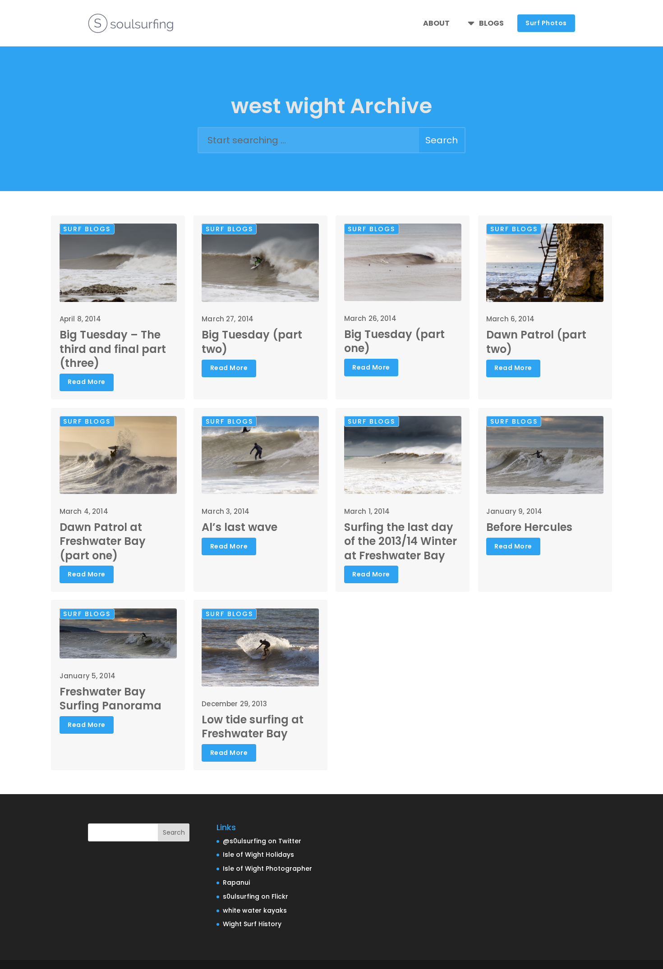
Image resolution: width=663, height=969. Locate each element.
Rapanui (236, 882)
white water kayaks (255, 910)
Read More (87, 381)
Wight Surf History (252, 923)
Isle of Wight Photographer (267, 868)
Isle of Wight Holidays (258, 854)
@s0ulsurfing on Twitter (262, 841)
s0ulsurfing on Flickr (255, 896)
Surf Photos (546, 22)
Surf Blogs (86, 228)
